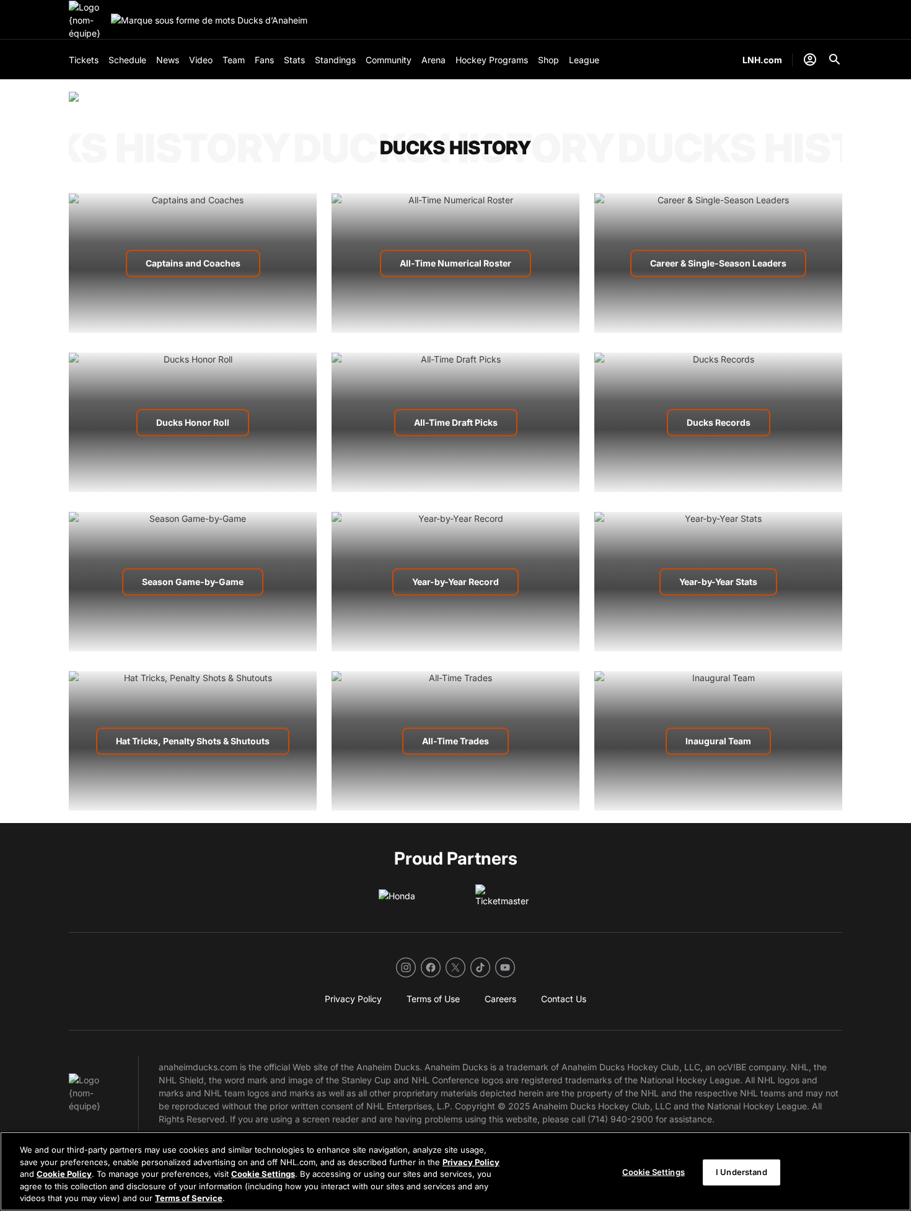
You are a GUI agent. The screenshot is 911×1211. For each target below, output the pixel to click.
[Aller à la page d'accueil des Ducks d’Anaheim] (87, 20)
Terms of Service (188, 1198)
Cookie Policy (64, 1174)
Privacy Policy (471, 1162)
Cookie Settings (263, 1174)
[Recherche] (834, 59)
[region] (455, 1171)
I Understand (741, 1172)
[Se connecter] (810, 59)
